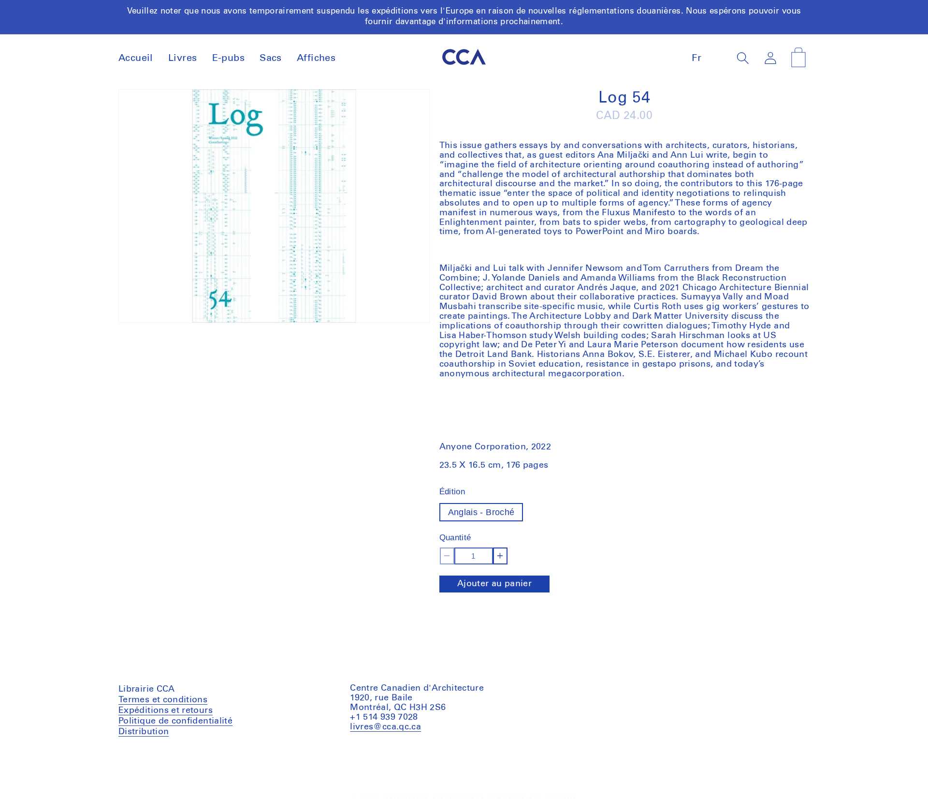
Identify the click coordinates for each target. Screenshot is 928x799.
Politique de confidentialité (175, 720)
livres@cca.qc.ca (385, 726)
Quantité (455, 537)
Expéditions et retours (165, 710)
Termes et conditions (162, 700)
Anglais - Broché (481, 512)
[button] (743, 58)
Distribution (143, 731)
